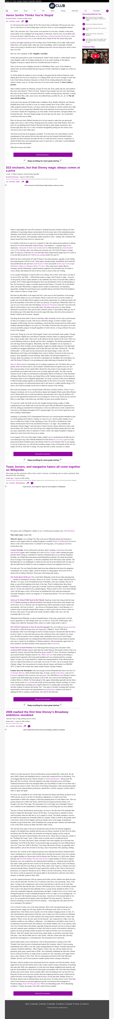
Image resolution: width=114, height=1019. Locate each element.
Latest (16, 11)
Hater (18, 21)
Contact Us (85, 1004)
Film (43, 11)
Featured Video (89, 47)
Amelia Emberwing (13, 177)
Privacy (77, 1004)
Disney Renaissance (52, 779)
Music (53, 11)
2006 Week (19, 726)
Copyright (69, 1004)
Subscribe (75, 11)
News (26, 11)
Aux (85, 11)
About (27, 1004)
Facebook (61, 1004)
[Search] (6, 11)
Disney (18, 181)
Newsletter (96, 11)
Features (12, 21)
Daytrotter (32, 1)
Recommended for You (92, 14)
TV (35, 11)
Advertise (43, 1004)
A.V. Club (13, 1)
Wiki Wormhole (20, 483)
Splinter (25, 1)
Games (63, 11)
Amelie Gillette (12, 18)
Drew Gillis (11, 721)
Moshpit (38, 1)
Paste (7, 1)
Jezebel (19, 1)
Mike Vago (10, 478)
